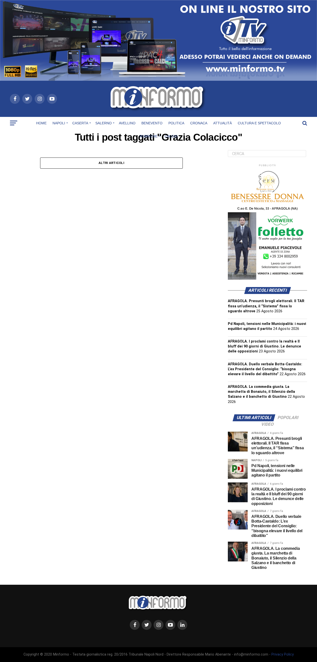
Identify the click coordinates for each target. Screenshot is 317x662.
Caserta (80, 123)
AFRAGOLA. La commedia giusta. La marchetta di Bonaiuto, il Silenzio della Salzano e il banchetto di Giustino (261, 392)
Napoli (59, 123)
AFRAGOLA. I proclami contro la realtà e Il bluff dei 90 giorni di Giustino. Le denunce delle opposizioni (264, 346)
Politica (176, 123)
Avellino (127, 123)
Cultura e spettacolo (259, 123)
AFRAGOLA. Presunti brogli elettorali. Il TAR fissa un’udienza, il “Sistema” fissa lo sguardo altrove (266, 306)
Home (41, 123)
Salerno (103, 123)
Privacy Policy (282, 654)
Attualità (222, 123)
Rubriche (149, 136)
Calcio (171, 136)
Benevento (151, 123)
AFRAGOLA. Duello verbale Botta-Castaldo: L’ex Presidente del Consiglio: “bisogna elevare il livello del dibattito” (265, 369)
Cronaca (198, 123)
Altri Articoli (111, 163)
